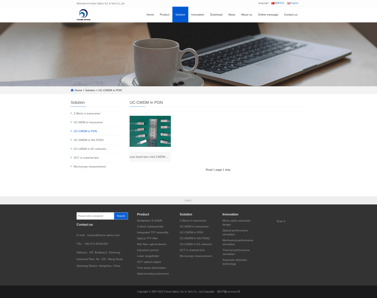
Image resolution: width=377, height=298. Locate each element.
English (294, 3)
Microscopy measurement (90, 166)
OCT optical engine (149, 261)
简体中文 (279, 3)
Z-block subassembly (150, 226)
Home (150, 14)
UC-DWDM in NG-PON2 (89, 140)
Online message (268, 14)
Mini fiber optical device (151, 244)
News (231, 14)
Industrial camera (148, 250)
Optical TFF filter (147, 238)
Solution (180, 14)
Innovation (197, 14)
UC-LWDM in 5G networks (90, 148)
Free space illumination (151, 267)
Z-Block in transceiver (87, 113)
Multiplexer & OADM (149, 220)
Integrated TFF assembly (152, 232)
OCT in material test (86, 157)
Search (121, 215)
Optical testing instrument (153, 273)
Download (216, 14)
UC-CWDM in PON (110, 90)
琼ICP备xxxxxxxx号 (228, 291)
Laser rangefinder (148, 256)
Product (164, 14)
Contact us (290, 14)
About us (246, 14)
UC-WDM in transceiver (88, 122)
